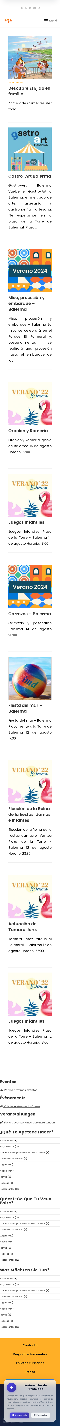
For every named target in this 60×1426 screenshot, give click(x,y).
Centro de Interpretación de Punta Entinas (22, 1152)
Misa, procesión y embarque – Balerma (26, 303)
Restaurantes (7, 1189)
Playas (3, 1176)
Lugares (4, 1164)
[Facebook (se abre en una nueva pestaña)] (22, 8)
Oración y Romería (28, 431)
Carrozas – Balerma (29, 614)
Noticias (4, 1170)
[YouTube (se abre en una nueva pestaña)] (34, 8)
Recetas (4, 1183)
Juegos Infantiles (26, 522)
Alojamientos (7, 1146)
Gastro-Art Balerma (29, 176)
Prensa (30, 1372)
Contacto (30, 1345)
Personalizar (42, 1415)
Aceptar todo (21, 1415)
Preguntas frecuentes (30, 1354)
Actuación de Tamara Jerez (23, 927)
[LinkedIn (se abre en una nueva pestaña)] (30, 8)
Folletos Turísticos (30, 1363)
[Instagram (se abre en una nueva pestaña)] (26, 8)
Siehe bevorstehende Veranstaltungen (29, 1122)
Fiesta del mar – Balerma (25, 708)
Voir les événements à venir (21, 1106)
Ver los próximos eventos (20, 1090)
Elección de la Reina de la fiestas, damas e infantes (29, 814)
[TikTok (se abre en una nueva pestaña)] (38, 8)
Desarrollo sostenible (11, 1158)
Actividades (16, 82)
